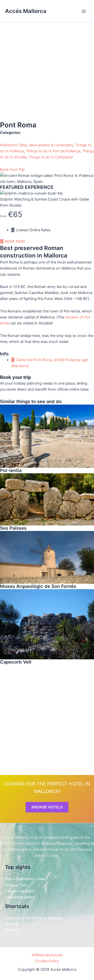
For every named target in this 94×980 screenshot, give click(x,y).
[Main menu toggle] (83, 11)
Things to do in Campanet (50, 157)
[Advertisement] (47, 71)
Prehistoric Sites (13, 145)
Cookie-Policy (47, 961)
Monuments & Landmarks (51, 145)
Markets (12, 930)
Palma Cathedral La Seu (25, 879)
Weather (12, 924)
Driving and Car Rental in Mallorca (33, 918)
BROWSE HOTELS (47, 807)
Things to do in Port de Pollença (53, 151)
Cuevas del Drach (20, 891)
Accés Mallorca (25, 11)
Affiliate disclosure (47, 955)
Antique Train (16, 885)
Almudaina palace (20, 897)
